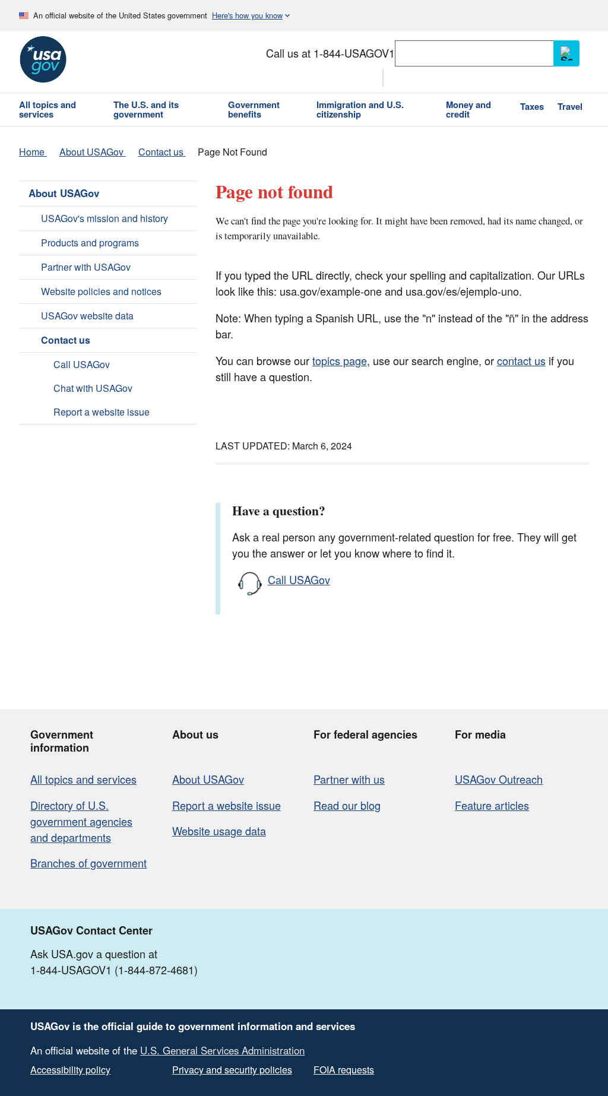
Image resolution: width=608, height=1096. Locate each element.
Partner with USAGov (86, 267)
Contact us (65, 340)
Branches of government (88, 862)
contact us (521, 360)
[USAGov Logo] (42, 59)
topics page (339, 360)
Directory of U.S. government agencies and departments (81, 821)
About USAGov (63, 193)
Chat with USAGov (92, 388)
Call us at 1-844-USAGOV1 (330, 53)
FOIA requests (344, 1069)
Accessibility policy (70, 1069)
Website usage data (219, 830)
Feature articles (492, 805)
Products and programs (90, 242)
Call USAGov (81, 364)
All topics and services (83, 779)
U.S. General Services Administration (222, 1050)
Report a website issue (101, 412)
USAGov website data (87, 315)
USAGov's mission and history (104, 218)
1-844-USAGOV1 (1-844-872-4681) (114, 969)
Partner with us (349, 779)
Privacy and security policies (232, 1069)
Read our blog (347, 805)
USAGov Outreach (499, 779)
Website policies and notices (101, 291)
